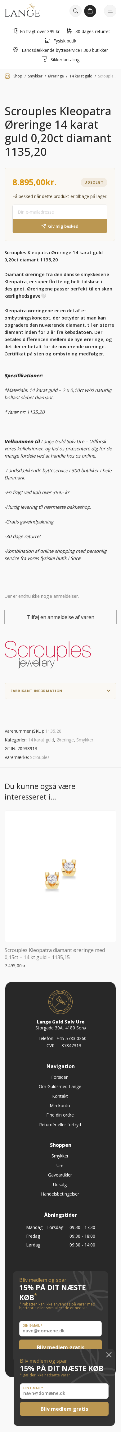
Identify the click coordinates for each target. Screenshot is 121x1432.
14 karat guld (80, 76)
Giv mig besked (63, 226)
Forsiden (60, 1077)
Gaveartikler (60, 1175)
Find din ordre (60, 1115)
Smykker (35, 76)
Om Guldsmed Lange (60, 1086)
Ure (60, 1165)
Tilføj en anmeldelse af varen (60, 617)
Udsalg (60, 1184)
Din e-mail (33, 1388)
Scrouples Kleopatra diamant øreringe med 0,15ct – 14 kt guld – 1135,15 (55, 953)
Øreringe (56, 76)
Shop (17, 76)
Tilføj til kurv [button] (15, 966)
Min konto (60, 1105)
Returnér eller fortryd (60, 1124)
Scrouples (40, 757)
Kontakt (60, 1096)
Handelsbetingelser (60, 1194)
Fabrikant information (36, 690)
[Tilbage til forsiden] (22, 11)
